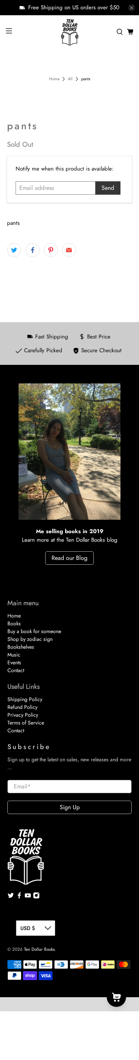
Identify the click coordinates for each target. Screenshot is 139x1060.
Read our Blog (69, 558)
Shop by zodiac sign (30, 639)
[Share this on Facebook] (33, 250)
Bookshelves (20, 647)
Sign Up (70, 807)
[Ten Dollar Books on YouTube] (27, 897)
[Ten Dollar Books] (70, 32)
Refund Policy (22, 707)
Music (13, 654)
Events (14, 662)
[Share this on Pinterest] (51, 250)
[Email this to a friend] (69, 250)
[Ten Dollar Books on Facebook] (19, 897)
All (70, 79)
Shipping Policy (24, 699)
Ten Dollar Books (39, 949)
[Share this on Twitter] (14, 250)
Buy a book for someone (34, 631)
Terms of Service (25, 722)
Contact (15, 670)
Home (54, 79)
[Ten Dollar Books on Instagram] (36, 897)
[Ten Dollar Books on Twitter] (10, 897)
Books (14, 623)
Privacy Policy (22, 715)
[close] (131, 8)
